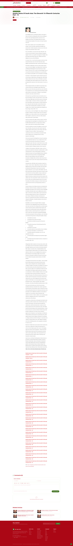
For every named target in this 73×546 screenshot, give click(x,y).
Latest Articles (39, 530)
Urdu (46, 530)
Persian (46, 539)
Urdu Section (39, 533)
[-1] (21, 483)
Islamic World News (40, 535)
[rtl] (20, 483)
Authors (30, 533)
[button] (18, 483)
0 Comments (38, 17)
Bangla (46, 534)
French (46, 540)
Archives (30, 534)
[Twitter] (15, 539)
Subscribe (57, 523)
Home (13, 9)
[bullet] (25, 483)
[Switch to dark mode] (54, 3)
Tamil (46, 535)
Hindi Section (39, 534)
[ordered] (24, 483)
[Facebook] (13, 539)
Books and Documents (19, 9)
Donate (54, 530)
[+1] (22, 483)
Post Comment (56, 491)
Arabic (46, 533)
